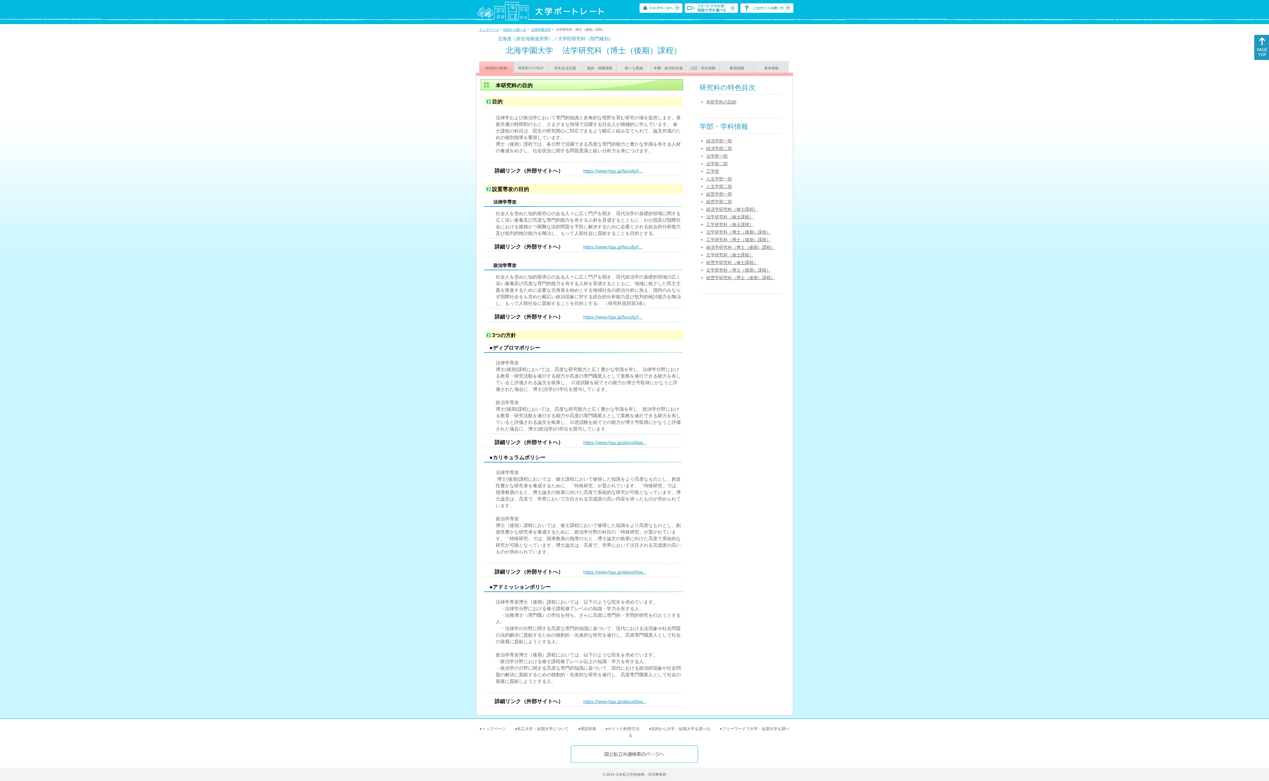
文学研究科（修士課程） (729, 254)
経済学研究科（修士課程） (732, 209)
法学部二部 (717, 163)
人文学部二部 (719, 186)
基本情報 (771, 68)
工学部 (712, 171)
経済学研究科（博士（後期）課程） (740, 247)
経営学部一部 (719, 194)
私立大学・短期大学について (543, 728)
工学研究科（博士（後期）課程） (738, 239)
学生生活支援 (565, 68)
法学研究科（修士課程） (729, 216)
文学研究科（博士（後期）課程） (738, 270)
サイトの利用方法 (623, 728)
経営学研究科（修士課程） (732, 262)
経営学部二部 (719, 201)
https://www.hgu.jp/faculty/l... (612, 170)
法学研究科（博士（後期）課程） (738, 232)
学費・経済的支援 (668, 68)
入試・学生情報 (702, 68)
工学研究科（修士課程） (729, 224)
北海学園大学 (541, 29)
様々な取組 (634, 68)
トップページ (489, 29)
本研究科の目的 (721, 101)
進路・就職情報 (599, 68)
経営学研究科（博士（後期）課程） (740, 277)
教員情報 (737, 68)
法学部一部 (717, 156)
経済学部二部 (719, 148)
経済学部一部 (719, 140)
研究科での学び (531, 68)
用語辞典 (588, 728)
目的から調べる (514, 29)
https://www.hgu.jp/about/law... (614, 442)
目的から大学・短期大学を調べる (681, 728)
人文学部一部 (719, 178)
